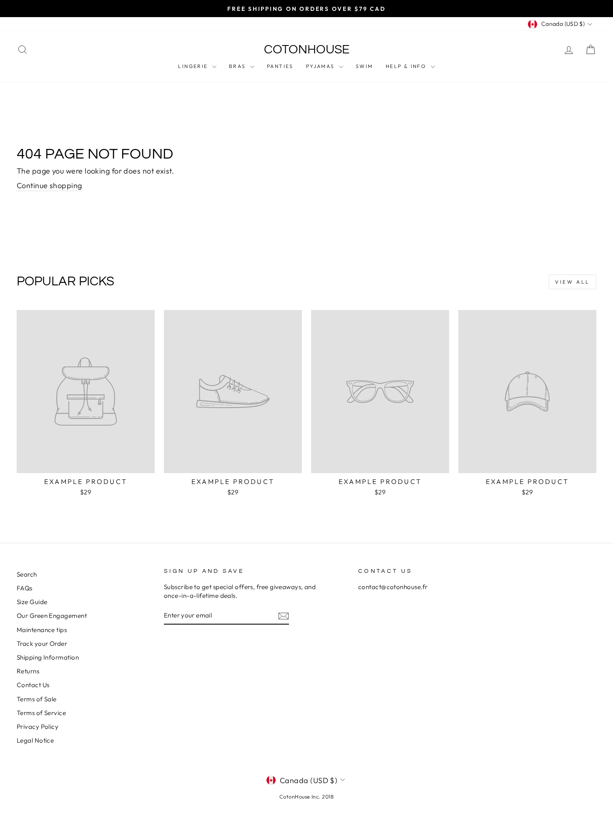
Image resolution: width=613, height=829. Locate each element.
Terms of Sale (37, 699)
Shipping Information (48, 657)
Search (27, 574)
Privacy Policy (37, 727)
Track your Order (42, 644)
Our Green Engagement (52, 616)
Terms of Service (41, 713)
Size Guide (32, 602)
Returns (28, 671)
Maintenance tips (42, 630)
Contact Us (33, 685)
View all (572, 282)
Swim (364, 66)
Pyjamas (321, 66)
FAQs (25, 588)
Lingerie (194, 66)
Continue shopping (49, 185)
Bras (238, 66)
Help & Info (407, 66)
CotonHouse (306, 49)
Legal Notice (35, 740)
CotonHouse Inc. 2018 (306, 796)
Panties (280, 66)
